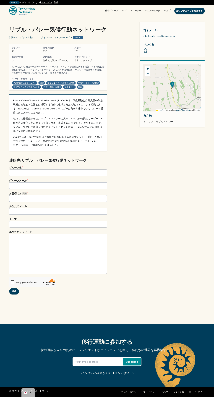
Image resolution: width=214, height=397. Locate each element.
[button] (172, 85)
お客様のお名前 (18, 193)
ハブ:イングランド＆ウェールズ (54, 37)
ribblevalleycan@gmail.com (159, 35)
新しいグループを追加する (189, 10)
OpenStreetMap (183, 110)
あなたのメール (18, 206)
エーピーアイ (195, 392)
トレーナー (135, 10)
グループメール (18, 180)
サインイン (46, 2)
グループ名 (16, 167)
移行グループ (111, 10)
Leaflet (161, 110)
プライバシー (150, 392)
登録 (56, 2)
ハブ (124, 10)
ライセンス (178, 392)
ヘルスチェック (152, 10)
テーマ (13, 219)
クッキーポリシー (129, 392)
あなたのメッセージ (21, 231)
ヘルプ (167, 10)
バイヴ (78, 37)
